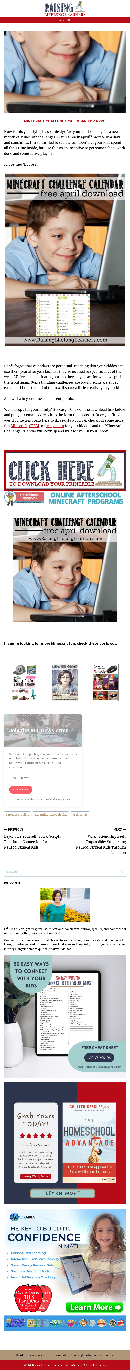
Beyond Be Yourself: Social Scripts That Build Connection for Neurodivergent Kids (32, 838)
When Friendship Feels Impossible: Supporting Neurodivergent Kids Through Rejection (101, 841)
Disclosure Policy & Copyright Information (74, 1355)
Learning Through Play (50, 814)
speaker (97, 929)
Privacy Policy (35, 1355)
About (19, 1355)
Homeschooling (17, 814)
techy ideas (55, 426)
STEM (34, 426)
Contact (109, 1355)
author (85, 929)
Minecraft (19, 426)
